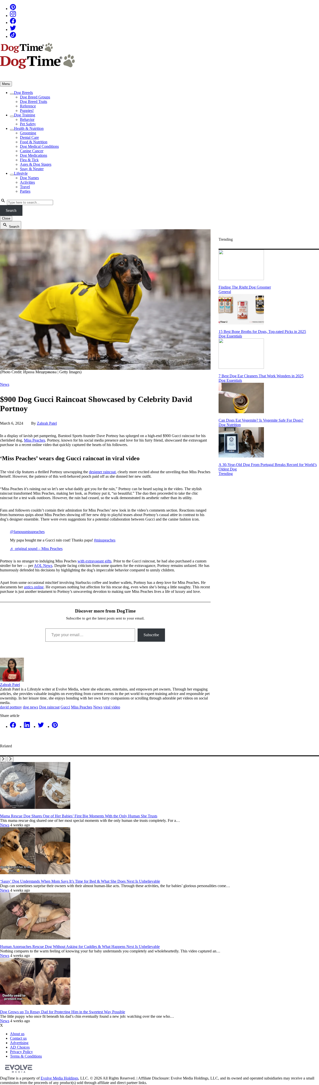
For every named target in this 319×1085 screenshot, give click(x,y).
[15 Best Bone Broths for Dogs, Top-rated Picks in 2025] (241, 323)
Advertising (19, 1043)
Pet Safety (28, 124)
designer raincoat (102, 472)
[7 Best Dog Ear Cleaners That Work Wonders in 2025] (241, 367)
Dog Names (29, 178)
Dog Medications (33, 155)
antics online (34, 587)
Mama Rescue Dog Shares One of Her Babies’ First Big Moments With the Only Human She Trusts (78, 816)
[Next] (10, 759)
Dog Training (24, 115)
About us (17, 1034)
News (4, 384)
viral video (111, 707)
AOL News (43, 565)
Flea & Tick (29, 160)
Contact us (18, 1038)
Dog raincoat (49, 707)
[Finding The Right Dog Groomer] (241, 279)
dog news (30, 707)
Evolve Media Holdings (59, 1078)
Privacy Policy (21, 1052)
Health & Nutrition (29, 128)
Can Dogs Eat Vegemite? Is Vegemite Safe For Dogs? (261, 420)
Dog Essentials (230, 336)
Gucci (65, 707)
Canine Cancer (31, 151)
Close (6, 218)
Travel (25, 187)
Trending (226, 473)
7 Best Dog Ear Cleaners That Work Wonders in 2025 (261, 376)
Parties (25, 191)
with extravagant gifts (94, 561)
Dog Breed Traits (33, 101)
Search (11, 210)
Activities (27, 182)
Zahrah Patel (47, 423)
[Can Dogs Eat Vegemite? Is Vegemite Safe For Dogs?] (241, 412)
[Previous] (3, 759)
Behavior (27, 119)
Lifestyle (21, 173)
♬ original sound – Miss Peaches (36, 548)
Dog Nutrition (230, 425)
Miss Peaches (34, 440)
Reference (28, 106)
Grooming (28, 133)
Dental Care (29, 137)
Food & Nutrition (33, 142)
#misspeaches (104, 540)
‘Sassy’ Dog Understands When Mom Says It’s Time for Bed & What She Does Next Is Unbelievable (80, 881)
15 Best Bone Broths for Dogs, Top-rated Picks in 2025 (262, 331)
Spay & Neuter (32, 169)
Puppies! (27, 110)
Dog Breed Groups (35, 97)
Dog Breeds (23, 92)
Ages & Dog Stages (35, 164)
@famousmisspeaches (27, 532)
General (225, 292)
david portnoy (11, 707)
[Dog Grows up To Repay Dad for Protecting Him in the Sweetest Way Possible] (35, 1003)
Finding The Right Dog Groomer (245, 287)
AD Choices (20, 1047)
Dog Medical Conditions (39, 146)
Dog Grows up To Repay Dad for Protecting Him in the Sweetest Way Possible (62, 1012)
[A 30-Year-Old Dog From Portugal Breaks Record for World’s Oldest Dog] (241, 456)
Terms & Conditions (26, 1056)
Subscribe (151, 635)
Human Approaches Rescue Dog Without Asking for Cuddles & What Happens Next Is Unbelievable (80, 946)
